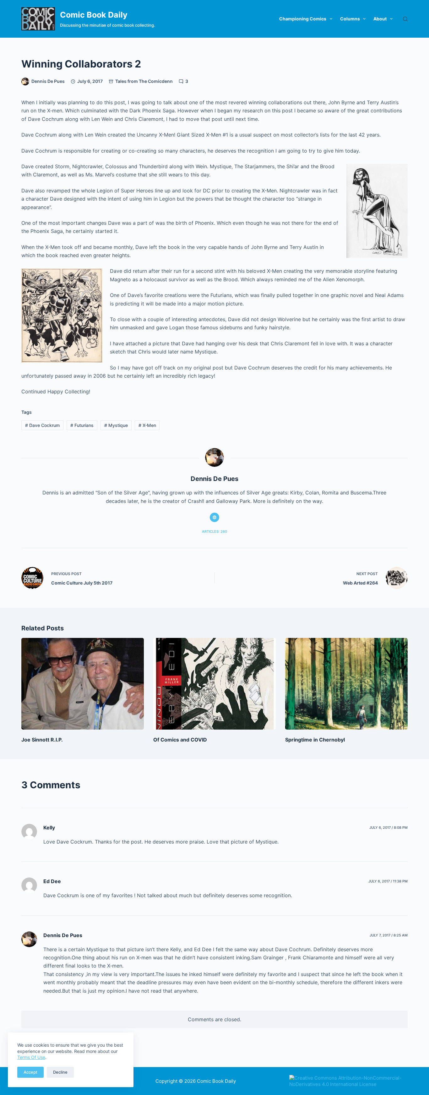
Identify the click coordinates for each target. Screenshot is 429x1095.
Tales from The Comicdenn (144, 81)
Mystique (116, 425)
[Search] (405, 19)
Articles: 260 (214, 531)
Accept (30, 1072)
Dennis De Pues (62, 935)
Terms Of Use (31, 1057)
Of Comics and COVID (180, 739)
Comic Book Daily (94, 14)
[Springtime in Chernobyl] (346, 684)
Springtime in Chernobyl (315, 739)
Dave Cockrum (42, 425)
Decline (60, 1072)
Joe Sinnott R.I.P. (42, 739)
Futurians (82, 425)
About (380, 18)
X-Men (147, 425)
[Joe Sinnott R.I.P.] (82, 684)
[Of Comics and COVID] (214, 684)
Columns (350, 18)
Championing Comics (302, 18)
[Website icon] (214, 517)
